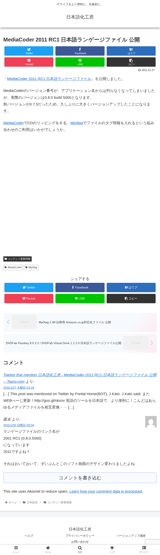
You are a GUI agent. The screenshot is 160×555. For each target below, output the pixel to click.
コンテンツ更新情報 (19, 258)
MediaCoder (13, 123)
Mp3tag (76, 123)
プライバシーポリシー (80, 535)
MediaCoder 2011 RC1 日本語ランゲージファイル (49, 79)
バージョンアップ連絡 (131, 535)
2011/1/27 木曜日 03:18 (18, 387)
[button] (147, 415)
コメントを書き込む (80, 477)
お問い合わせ (80, 541)
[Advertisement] (80, 197)
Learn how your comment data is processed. (106, 491)
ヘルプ (29, 535)
